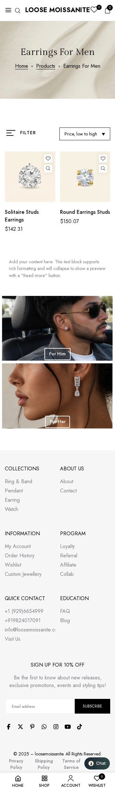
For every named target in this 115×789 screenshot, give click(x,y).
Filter (28, 132)
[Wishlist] (48, 159)
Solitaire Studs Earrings (22, 215)
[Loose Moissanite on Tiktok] (79, 726)
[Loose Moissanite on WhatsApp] (44, 726)
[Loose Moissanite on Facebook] (8, 726)
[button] (97, 763)
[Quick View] (48, 169)
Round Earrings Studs (85, 212)
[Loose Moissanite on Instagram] (55, 726)
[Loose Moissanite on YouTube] (67, 726)
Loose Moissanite (57, 10)
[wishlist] (94, 10)
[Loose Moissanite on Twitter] (20, 726)
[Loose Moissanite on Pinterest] (32, 726)
